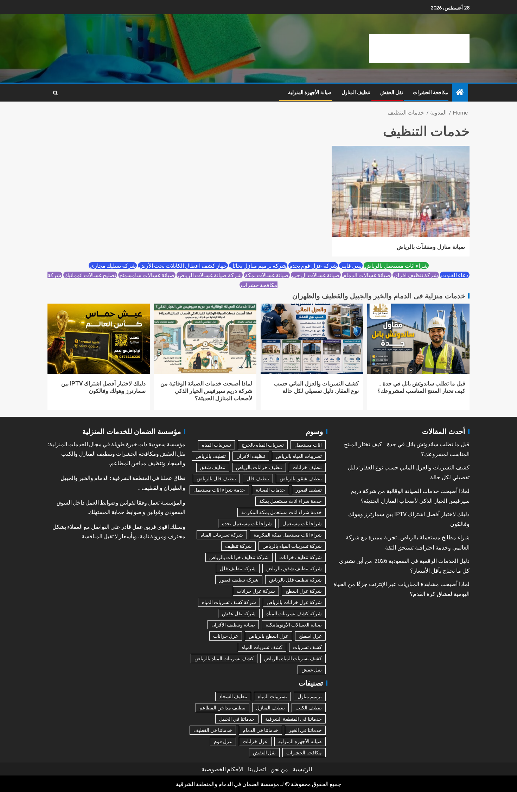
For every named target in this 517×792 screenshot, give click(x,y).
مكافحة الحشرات (430, 92)
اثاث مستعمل (308, 445)
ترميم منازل (310, 696)
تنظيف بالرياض (211, 456)
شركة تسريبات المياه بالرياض (292, 546)
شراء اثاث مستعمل (302, 523)
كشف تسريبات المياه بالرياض (224, 658)
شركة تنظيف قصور (238, 580)
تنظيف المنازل (356, 92)
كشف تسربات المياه (262, 647)
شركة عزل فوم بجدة (313, 265)
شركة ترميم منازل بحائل (258, 265)
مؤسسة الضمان (260, 783)
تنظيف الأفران (250, 456)
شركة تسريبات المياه (221, 535)
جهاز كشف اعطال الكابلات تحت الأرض (183, 265)
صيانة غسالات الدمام (366, 275)
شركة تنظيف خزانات (300, 557)
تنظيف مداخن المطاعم (222, 707)
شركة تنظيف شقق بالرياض (294, 568)
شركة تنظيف (238, 546)
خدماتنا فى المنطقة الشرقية (293, 719)
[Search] (55, 92)
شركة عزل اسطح (304, 591)
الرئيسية (302, 769)
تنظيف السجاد (233, 696)
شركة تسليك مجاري (113, 265)
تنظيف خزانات (307, 467)
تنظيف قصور (309, 490)
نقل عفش (311, 670)
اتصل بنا (257, 769)
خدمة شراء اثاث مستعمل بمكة (290, 501)
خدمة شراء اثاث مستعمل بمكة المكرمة (281, 512)
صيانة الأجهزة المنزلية (310, 92)
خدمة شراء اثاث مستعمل (219, 490)
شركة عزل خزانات (256, 591)
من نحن (279, 769)
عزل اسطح (310, 636)
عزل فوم (223, 741)
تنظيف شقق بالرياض (301, 478)
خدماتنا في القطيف (212, 730)
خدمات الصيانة (270, 490)
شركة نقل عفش (239, 613)
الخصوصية (214, 769)
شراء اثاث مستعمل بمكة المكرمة (288, 535)
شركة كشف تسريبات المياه (294, 613)
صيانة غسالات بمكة (267, 275)
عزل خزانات (225, 636)
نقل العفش (391, 92)
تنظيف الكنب (308, 707)
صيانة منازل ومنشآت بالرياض (431, 247)
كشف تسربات (307, 647)
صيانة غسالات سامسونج (146, 275)
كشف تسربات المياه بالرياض (293, 658)
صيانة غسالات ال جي (316, 275)
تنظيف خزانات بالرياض (259, 467)
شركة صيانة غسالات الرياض (210, 275)
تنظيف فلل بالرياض (216, 478)
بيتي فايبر (351, 265)
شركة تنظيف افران (415, 275)
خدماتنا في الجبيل (237, 719)
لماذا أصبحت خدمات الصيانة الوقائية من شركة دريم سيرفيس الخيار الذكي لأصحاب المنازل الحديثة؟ (206, 391)
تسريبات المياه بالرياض (299, 456)
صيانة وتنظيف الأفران (233, 625)
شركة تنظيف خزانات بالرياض (239, 557)
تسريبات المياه (216, 445)
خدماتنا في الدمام (260, 730)
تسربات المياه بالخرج (263, 445)
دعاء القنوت (455, 275)
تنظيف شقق (212, 467)
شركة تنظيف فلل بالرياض (295, 580)
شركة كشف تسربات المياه (229, 602)
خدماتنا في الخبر (305, 730)
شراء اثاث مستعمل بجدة (247, 523)
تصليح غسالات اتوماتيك (90, 275)
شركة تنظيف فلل (238, 568)
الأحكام (235, 769)
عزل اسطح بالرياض (268, 636)
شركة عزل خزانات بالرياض (294, 602)
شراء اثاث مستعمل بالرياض (396, 265)
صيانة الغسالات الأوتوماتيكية (294, 625)
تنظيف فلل (258, 478)
